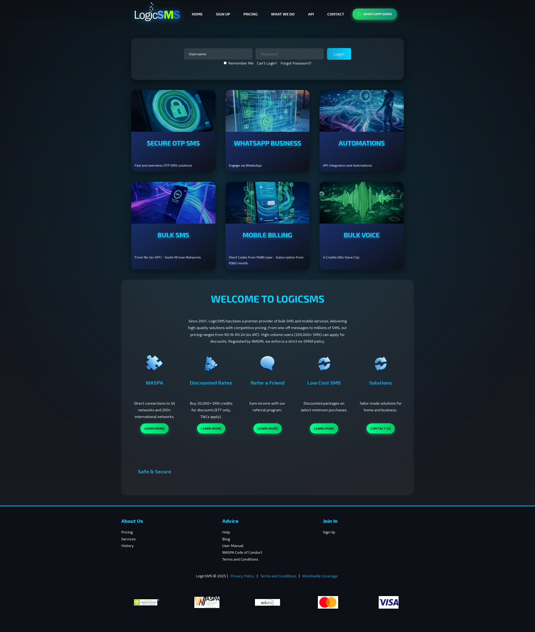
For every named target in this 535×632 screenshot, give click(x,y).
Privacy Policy (242, 576)
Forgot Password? (295, 63)
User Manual (232, 545)
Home (197, 14)
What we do (283, 14)
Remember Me (240, 63)
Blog (226, 539)
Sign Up (223, 14)
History (127, 545)
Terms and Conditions (240, 559)
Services (128, 539)
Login (339, 53)
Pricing (250, 14)
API (311, 14)
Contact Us (380, 428)
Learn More (154, 428)
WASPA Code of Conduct (242, 552)
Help (226, 532)
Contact (335, 14)
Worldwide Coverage (320, 576)
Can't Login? (267, 63)
